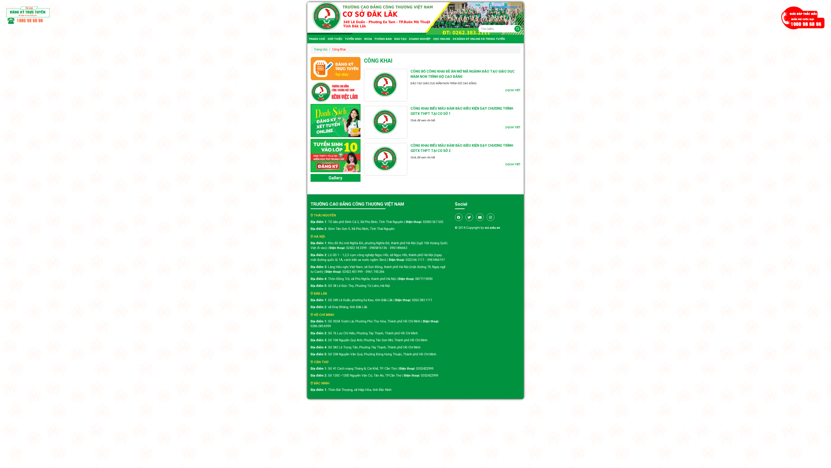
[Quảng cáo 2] (336, 120)
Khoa (368, 39)
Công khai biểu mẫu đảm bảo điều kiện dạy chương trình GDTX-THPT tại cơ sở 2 (462, 148)
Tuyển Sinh (353, 39)
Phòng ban (383, 39)
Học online (441, 39)
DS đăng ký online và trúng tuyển (479, 39)
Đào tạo (400, 39)
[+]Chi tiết (513, 90)
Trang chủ (317, 39)
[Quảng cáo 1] (336, 92)
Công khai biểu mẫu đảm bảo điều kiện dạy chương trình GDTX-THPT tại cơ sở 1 (462, 111)
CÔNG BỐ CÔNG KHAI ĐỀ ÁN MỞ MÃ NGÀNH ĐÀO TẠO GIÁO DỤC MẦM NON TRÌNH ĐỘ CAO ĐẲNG (463, 74)
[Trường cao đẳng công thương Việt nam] (415, 18)
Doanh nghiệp (420, 39)
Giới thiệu (335, 39)
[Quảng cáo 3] (336, 155)
